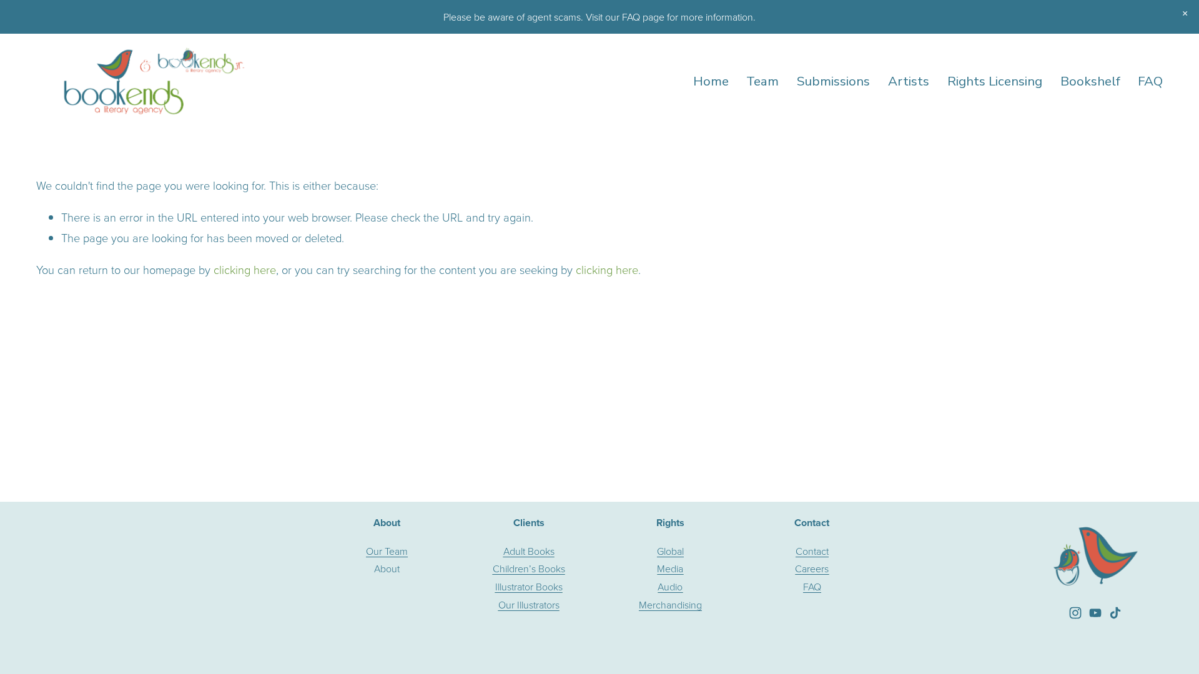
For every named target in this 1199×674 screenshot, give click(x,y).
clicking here (245, 269)
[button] (1185, 13)
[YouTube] (1095, 613)
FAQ (1150, 81)
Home (711, 81)
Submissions (833, 81)
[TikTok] (1115, 613)
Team (762, 81)
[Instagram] (1075, 613)
